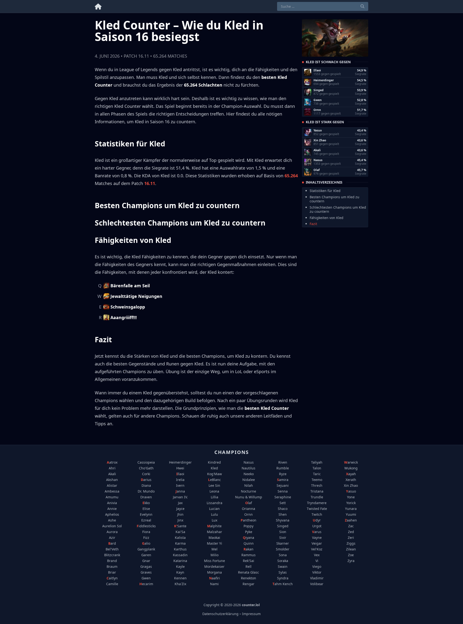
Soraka (282, 560)
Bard (112, 543)
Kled (214, 468)
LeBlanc (214, 479)
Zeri (351, 537)
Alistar (112, 485)
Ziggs (351, 543)
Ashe (112, 520)
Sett (282, 503)
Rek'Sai (248, 560)
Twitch (317, 514)
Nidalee (248, 479)
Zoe (351, 555)
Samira (282, 479)
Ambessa (112, 491)
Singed (282, 526)
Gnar (146, 560)
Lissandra (214, 503)
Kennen (180, 578)
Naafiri (214, 578)
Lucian (214, 508)
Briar (112, 572)
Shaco (282, 508)
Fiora (146, 531)
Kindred (214, 462)
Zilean (351, 549)
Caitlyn (112, 578)
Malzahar (214, 531)
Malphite (214, 526)
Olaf (248, 503)
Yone (351, 497)
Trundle (317, 497)
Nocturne (248, 491)
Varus (316, 531)
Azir (112, 537)
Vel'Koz (316, 549)
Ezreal (146, 520)
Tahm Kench (282, 584)
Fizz (146, 537)
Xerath (351, 479)
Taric (317, 474)
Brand (112, 560)
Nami (214, 584)
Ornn (248, 514)
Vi (316, 560)
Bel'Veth (112, 549)
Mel (214, 549)
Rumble (282, 468)
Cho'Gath (146, 468)
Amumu (112, 497)
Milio (214, 555)
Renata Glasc (248, 572)
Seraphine (282, 497)
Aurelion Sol (112, 526)
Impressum (251, 613)
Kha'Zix (180, 584)
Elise (146, 508)
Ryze (282, 474)
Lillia (214, 497)
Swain (282, 566)
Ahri (112, 468)
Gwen (146, 578)
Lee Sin (214, 485)
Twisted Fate (317, 508)
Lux (214, 520)
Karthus (180, 549)
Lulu (214, 514)
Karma (180, 543)
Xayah (351, 474)
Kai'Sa (180, 531)
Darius (146, 479)
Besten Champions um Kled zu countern (334, 198)
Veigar (317, 543)
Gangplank (146, 549)
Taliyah (316, 462)
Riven (282, 462)
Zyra (350, 560)
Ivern (180, 485)
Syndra (282, 578)
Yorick (351, 503)
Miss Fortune (214, 560)
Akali (112, 474)
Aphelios (112, 514)
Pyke (248, 531)
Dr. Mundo (146, 491)
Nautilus (248, 468)
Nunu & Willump (248, 497)
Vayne (317, 537)
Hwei (180, 468)
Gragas (146, 566)
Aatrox (112, 462)
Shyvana (282, 520)
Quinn (249, 543)
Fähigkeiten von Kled (326, 217)
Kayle (180, 566)
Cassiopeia (146, 462)
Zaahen (351, 520)
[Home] (98, 5)
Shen (283, 514)
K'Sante (180, 526)
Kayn (180, 572)
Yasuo (351, 491)
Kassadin (180, 555)
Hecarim (146, 584)
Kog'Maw (214, 474)
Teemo (317, 479)
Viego (316, 566)
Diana (146, 485)
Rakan (248, 549)
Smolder (282, 549)
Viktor (316, 572)
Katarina (180, 560)
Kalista (180, 537)
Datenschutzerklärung (220, 613)
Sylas (283, 572)
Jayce (180, 508)
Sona (283, 555)
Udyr (317, 520)
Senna (283, 491)
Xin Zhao (351, 485)
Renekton (248, 578)
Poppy (248, 526)
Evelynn (146, 514)
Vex (317, 555)
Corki (146, 474)
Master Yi (214, 543)
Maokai (214, 537)
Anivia (112, 503)
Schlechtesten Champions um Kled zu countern (338, 209)
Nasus (249, 462)
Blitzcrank (112, 555)
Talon (317, 468)
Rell (248, 566)
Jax (180, 503)
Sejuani (283, 485)
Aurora (112, 531)
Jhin (180, 514)
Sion (282, 531)
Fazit (313, 223)
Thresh (316, 485)
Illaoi (180, 474)
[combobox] (322, 6)
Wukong (351, 468)
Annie (112, 508)
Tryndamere (317, 503)
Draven (146, 497)
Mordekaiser (214, 566)
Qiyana (248, 537)
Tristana (316, 491)
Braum (112, 566)
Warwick (351, 462)
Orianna (248, 508)
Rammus (248, 555)
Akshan (112, 479)
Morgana (214, 572)
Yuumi (351, 514)
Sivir (282, 537)
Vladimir (317, 578)
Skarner (282, 543)
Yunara (351, 508)
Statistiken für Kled (325, 190)
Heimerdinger (180, 462)
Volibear (316, 584)
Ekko (146, 503)
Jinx (180, 520)
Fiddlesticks (146, 526)
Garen (146, 555)
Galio (146, 543)
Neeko (249, 474)
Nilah (248, 485)
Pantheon (248, 520)
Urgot (316, 526)
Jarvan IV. (180, 497)
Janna (180, 491)
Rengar (248, 584)
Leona (214, 491)
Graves (146, 572)
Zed (351, 531)
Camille (112, 584)
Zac (351, 526)
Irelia (180, 479)
